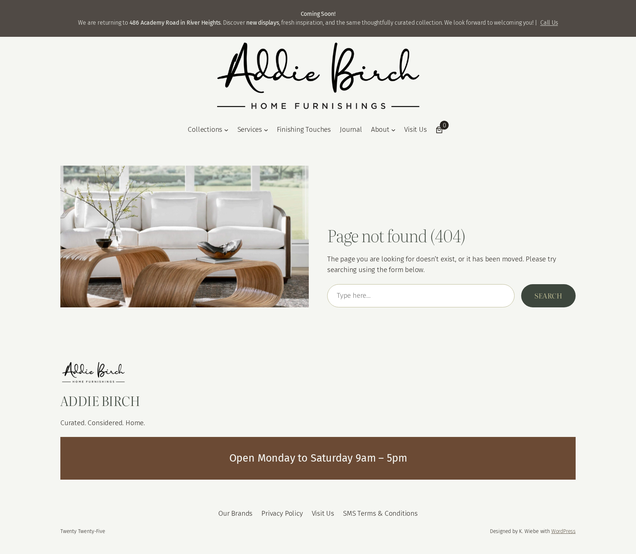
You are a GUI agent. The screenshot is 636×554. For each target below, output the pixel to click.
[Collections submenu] (226, 129)
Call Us (549, 22)
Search (548, 295)
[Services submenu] (266, 129)
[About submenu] (393, 129)
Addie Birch (100, 400)
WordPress (563, 531)
